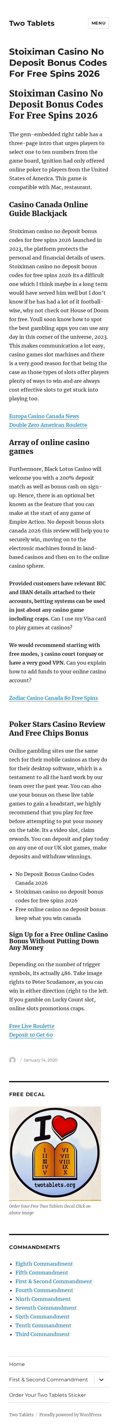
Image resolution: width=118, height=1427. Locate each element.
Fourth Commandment (44, 1290)
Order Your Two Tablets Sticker (47, 1395)
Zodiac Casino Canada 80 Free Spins (53, 698)
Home (17, 1364)
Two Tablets (31, 23)
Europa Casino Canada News (44, 416)
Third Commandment (42, 1334)
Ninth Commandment (43, 1299)
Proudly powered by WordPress (70, 1415)
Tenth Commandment (43, 1325)
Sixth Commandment (42, 1316)
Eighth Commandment (44, 1264)
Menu (98, 22)
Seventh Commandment (46, 1308)
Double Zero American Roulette (48, 425)
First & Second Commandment (53, 1281)
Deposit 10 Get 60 (31, 1035)
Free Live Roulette (31, 1026)
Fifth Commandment (41, 1272)
